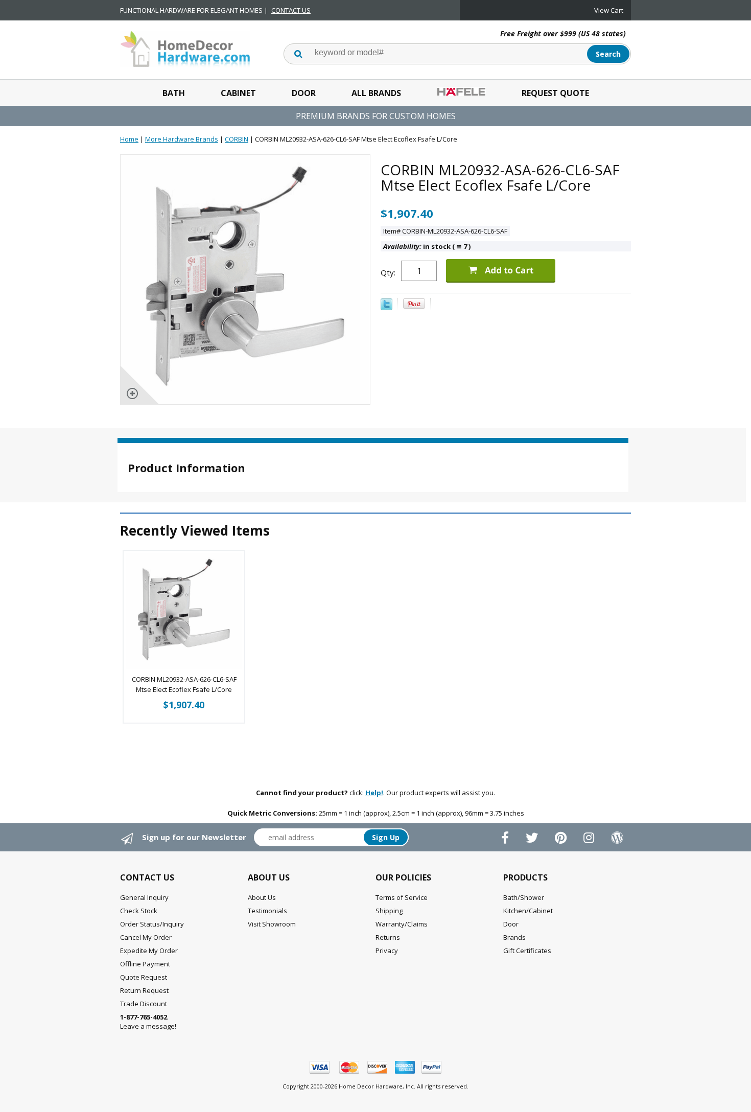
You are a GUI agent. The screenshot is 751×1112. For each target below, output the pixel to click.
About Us (262, 897)
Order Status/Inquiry (152, 924)
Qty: (388, 272)
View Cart (608, 10)
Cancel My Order (146, 937)
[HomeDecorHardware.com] (185, 48)
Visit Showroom (272, 924)
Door (304, 93)
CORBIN (236, 139)
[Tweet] (386, 307)
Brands (514, 937)
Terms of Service (401, 897)
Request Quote (555, 93)
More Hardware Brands (181, 139)
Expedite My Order (149, 950)
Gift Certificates (527, 950)
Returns (387, 937)
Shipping (389, 910)
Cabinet (238, 93)
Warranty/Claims (401, 924)
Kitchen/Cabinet (528, 910)
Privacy (386, 950)
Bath (173, 93)
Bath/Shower (523, 897)
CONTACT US (291, 10)
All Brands (376, 93)
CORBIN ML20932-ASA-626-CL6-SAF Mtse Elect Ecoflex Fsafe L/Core (184, 684)
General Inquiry (144, 897)
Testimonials (267, 910)
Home (129, 139)
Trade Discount (143, 1003)
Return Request (144, 990)
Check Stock (138, 910)
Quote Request (143, 977)
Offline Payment (145, 963)
